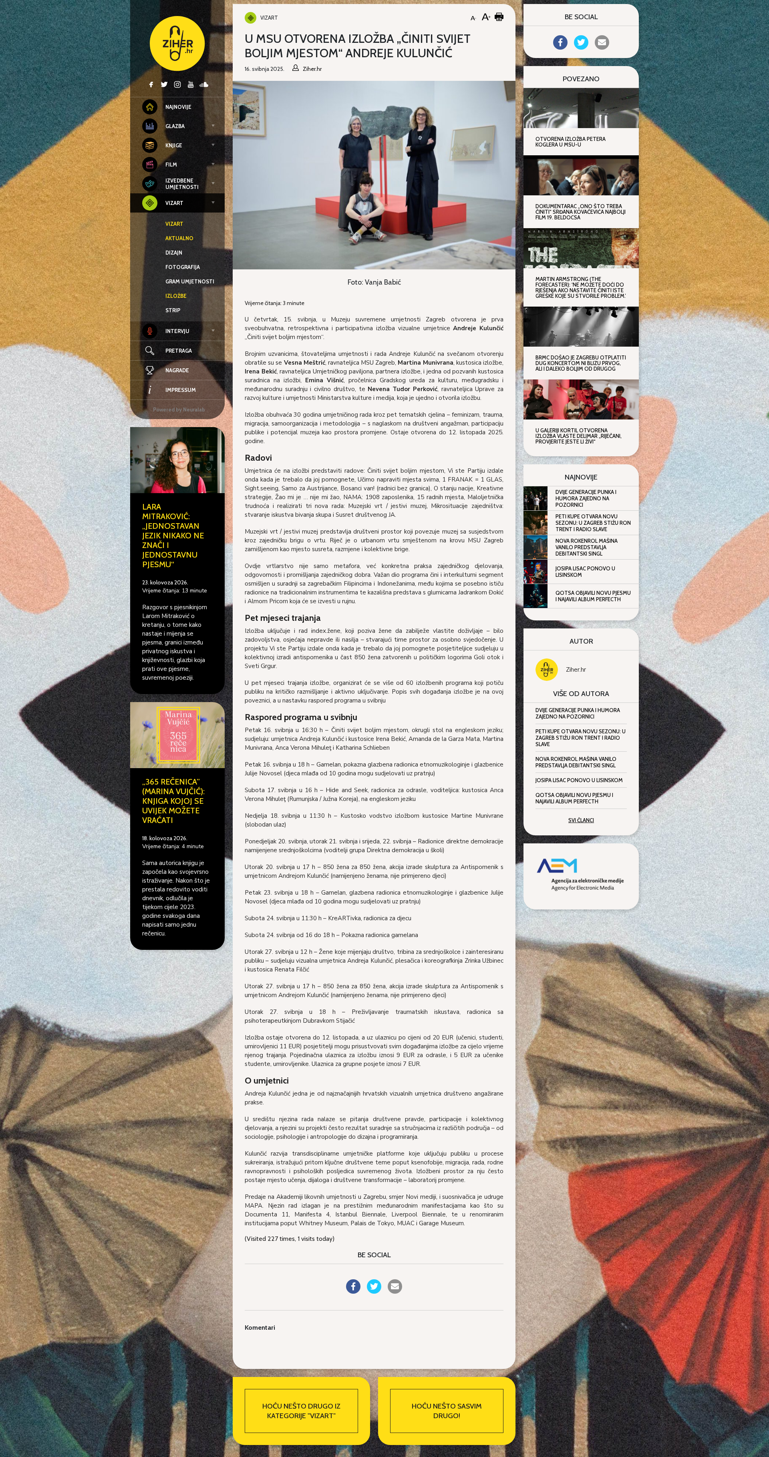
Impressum (180, 390)
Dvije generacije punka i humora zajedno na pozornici (586, 498)
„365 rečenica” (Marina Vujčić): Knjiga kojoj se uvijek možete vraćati (173, 801)
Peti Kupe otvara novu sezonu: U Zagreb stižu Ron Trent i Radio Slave (593, 522)
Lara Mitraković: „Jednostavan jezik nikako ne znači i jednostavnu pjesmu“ (173, 535)
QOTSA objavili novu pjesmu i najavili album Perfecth (593, 596)
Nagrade (177, 370)
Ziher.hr (576, 670)
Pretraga (178, 350)
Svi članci (581, 820)
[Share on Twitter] (374, 1291)
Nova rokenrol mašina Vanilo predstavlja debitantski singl (587, 547)
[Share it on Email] (395, 1291)
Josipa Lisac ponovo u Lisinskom (585, 571)
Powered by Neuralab (179, 409)
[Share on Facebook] (353, 1291)
